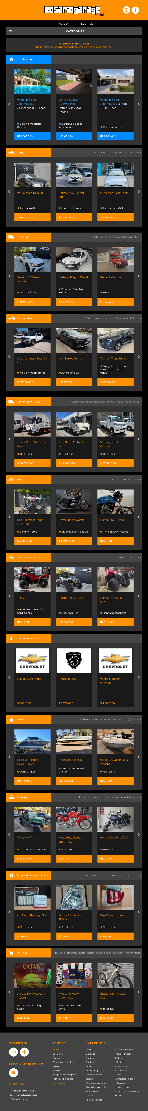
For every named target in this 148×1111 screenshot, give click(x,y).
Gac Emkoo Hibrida (71, 358)
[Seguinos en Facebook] (135, 10)
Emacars (107, 292)
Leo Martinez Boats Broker (71, 770)
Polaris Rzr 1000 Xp (71, 597)
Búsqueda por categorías (64, 1074)
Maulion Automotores (32, 372)
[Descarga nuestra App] (13, 1072)
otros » (137, 956)
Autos (88, 1049)
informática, (88, 952)
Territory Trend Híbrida (114, 358)
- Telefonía (120, 1062)
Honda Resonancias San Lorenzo (30, 611)
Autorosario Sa (70, 372)
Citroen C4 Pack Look (114, 193)
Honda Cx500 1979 (112, 520)
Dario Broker (27, 771)
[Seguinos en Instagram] (126, 10)
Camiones (90, 1062)
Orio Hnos (25, 453)
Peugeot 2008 (68, 678)
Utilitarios (90, 1054)
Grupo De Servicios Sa (74, 531)
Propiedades (92, 1091)
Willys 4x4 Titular (27, 837)
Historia (56, 1070)
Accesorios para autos (96, 1083)
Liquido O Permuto (29, 678)
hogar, (100, 952)
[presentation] (9, 105)
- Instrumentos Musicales (127, 1091)
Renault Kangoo (110, 277)
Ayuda (56, 1066)
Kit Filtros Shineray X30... (32, 915)
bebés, (108, 952)
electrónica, (74, 952)
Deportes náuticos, (110, 719)
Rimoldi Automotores (115, 531)
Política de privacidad (63, 1079)
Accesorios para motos (125, 875)
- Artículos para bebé (125, 1079)
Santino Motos (28, 531)
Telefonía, (61, 952)
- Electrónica (121, 1066)
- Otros (118, 1095)
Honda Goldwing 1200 (114, 837)
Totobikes (108, 1008)
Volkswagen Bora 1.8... (31, 193)
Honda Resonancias (114, 612)
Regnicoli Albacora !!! (71, 759)
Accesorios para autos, (98, 875)
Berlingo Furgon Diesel (73, 277)
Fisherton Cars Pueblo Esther (73, 291)
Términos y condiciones (64, 1062)
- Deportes (120, 1083)
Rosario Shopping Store (29, 1007)
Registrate (86, 23)
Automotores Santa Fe (33, 849)
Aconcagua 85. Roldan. (31, 104)
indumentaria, (133, 952)
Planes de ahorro (94, 1074)
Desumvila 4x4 (28, 292)
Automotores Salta (113, 208)
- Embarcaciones (94, 1100)
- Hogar (118, 1074)
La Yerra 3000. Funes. (113, 104)
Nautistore (108, 771)
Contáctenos (59, 1083)
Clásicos (89, 1079)
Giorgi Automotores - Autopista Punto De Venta (114, 369)
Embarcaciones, (89, 719)
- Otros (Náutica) (123, 1054)
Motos (89, 1066)
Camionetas (91, 1058)
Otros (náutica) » (131, 719)
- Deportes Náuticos (124, 1049)
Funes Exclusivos (71, 208)
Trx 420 (21, 597)
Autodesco (67, 849)
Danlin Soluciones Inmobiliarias (70, 125)
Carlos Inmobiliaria (113, 126)
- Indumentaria (122, 1087)
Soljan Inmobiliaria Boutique (29, 125)
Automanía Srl (27, 208)
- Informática (121, 1070)
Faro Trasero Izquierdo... (115, 915)
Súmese (56, 1058)
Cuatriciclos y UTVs (95, 1070)
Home (55, 1049)
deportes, (118, 952)
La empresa (58, 1054)
